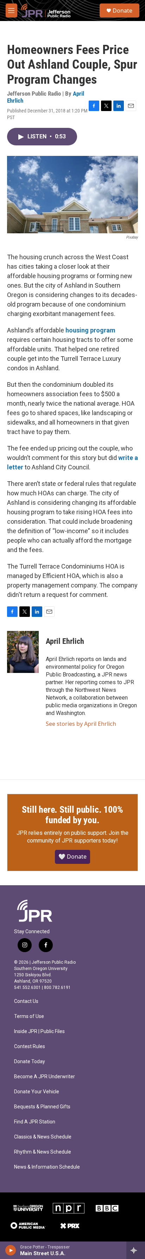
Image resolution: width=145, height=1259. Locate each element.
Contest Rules (29, 1046)
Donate (122, 10)
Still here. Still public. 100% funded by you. (72, 814)
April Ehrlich (65, 641)
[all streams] (135, 1250)
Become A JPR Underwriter (44, 1076)
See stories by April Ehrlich (81, 724)
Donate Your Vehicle (36, 1091)
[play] (10, 1250)
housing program (90, 330)
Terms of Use (29, 1016)
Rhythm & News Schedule (42, 1152)
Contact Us (26, 1001)
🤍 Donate (72, 856)
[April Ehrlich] (23, 652)
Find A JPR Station (34, 1121)
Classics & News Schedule (42, 1137)
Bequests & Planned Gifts (42, 1106)
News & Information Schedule (47, 1167)
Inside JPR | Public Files (39, 1031)
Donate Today (29, 1061)
